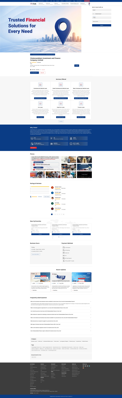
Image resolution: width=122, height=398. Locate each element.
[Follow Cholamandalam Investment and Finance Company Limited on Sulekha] (83, 368)
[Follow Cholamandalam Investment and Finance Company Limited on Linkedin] (85, 366)
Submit (101, 25)
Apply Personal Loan (75, 367)
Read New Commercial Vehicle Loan (80, 98)
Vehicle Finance (85, 341)
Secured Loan (83, 4)
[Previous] (31, 283)
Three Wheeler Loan (33, 377)
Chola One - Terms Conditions (66, 370)
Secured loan (78, 341)
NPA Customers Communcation (55, 370)
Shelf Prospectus (43, 373)
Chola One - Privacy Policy (65, 368)
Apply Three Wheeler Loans (75, 373)
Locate (76, 65)
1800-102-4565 (36, 393)
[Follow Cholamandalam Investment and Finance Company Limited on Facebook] (83, 366)
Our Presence (42, 380)
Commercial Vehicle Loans (48, 341)
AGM (41, 370)
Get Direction (33, 72)
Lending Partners (53, 367)
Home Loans (56, 341)
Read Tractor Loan (80, 117)
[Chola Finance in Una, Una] (33, 4)
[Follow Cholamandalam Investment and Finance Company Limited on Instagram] (87, 366)
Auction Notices (53, 377)
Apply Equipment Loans (75, 374)
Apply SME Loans (74, 376)
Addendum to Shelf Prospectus (45, 376)
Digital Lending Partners (54, 365)
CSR (41, 382)
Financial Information (43, 368)
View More (61, 121)
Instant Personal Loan (33, 386)
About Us (42, 379)
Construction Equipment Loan (34, 371)
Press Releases (53, 374)
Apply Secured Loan (74, 370)
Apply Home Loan (74, 365)
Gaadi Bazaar (63, 374)
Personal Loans (72, 341)
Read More (35, 290)
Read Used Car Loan (60, 117)
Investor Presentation (43, 365)
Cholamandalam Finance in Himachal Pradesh (39, 54)
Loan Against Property (65, 4)
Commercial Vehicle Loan (33, 367)
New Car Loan (32, 374)
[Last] (64, 214)
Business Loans (34, 341)
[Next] (61, 214)
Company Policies (43, 367)
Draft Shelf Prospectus (44, 371)
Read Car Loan (39, 117)
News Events (52, 373)
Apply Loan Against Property (76, 371)
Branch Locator (64, 367)
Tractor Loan (32, 376)
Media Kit (52, 376)
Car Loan (31, 368)
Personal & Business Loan (74, 4)
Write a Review (46, 196)
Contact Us (63, 365)
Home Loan (49, 4)
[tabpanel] (40, 29)
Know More (33, 147)
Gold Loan (40, 341)
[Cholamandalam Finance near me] (32, 54)
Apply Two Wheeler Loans (75, 368)
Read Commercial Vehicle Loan (40, 98)
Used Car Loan (32, 370)
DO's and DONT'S (64, 371)
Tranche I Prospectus (43, 374)
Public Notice (53, 368)
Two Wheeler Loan (32, 373)
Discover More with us (35, 254)
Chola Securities (64, 376)
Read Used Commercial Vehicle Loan (60, 98)
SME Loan (57, 4)
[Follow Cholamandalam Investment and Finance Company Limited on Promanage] (89, 366)
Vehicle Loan (41, 4)
